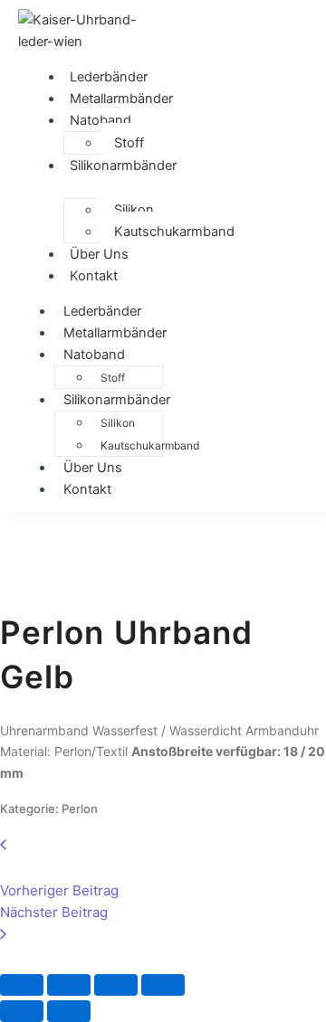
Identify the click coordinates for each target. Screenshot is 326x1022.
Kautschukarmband (174, 231)
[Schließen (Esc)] (163, 985)
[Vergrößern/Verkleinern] (21, 985)
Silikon (134, 210)
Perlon (80, 808)
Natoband (100, 120)
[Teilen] (116, 985)
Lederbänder (102, 311)
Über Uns (92, 467)
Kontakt (94, 276)
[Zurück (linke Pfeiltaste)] (21, 1011)
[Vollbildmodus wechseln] (69, 985)
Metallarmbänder (115, 333)
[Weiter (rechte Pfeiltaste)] (69, 1011)
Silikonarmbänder (123, 165)
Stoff (129, 143)
